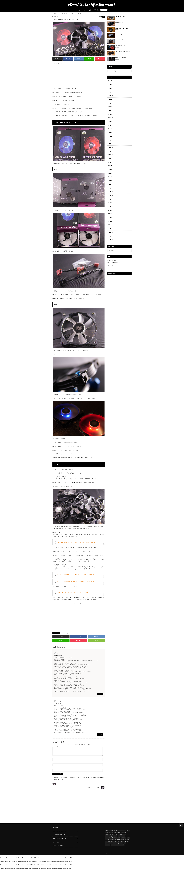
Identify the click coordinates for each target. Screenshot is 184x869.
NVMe (122, 839)
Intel (112, 837)
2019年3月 (110, 136)
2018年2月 (110, 184)
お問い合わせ (96, 10)
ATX (109, 832)
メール (53, 762)
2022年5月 (110, 88)
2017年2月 (110, 225)
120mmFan (63, 633)
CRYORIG (107, 836)
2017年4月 (110, 217)
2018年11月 (110, 151)
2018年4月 (110, 177)
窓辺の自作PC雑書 (111, 260)
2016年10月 (110, 239)
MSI (115, 839)
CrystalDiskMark (113, 836)
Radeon (112, 841)
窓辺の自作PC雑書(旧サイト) (113, 262)
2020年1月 (110, 110)
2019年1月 (110, 143)
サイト (53, 768)
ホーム (79, 10)
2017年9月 (110, 199)
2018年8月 (110, 162)
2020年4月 (110, 99)
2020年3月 (110, 103)
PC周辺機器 (108, 841)
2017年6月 (110, 210)
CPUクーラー (122, 834)
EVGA (119, 836)
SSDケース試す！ (121, 34)
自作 (88, 633)
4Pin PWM (70, 633)
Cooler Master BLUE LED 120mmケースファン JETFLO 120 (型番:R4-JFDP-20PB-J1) (76, 574)
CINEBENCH (123, 832)
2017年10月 (110, 195)
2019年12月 (110, 114)
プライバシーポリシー (57, 852)
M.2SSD (107, 839)
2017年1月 (110, 228)
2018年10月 (110, 154)
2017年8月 (110, 202)
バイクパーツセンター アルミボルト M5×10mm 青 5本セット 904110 (72, 592)
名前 (53, 757)
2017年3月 (110, 221)
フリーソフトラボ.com (112, 268)
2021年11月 (110, 95)
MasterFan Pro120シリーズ (66, 482)
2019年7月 (110, 125)
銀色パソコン (68, 599)
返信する (100, 693)
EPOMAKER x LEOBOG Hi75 (121, 17)
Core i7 (113, 834)
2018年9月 (110, 158)
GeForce (123, 836)
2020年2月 (110, 106)
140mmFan (123, 830)
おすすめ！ (108, 844)
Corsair (117, 834)
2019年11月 (110, 117)
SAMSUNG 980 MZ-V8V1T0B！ (122, 29)
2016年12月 (110, 232)
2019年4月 (110, 132)
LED (119, 837)
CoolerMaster (77, 633)
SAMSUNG (127, 841)
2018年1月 (110, 188)
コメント (55, 746)
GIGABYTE (108, 837)
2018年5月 (110, 173)
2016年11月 (110, 236)
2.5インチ (107, 830)
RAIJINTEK (117, 841)
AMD (128, 830)
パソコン (84, 10)
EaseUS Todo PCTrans (122, 51)
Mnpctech (112, 839)
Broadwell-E (114, 832)
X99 (125, 843)
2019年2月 (110, 140)
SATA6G (107, 843)
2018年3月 (110, 180)
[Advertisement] (78, 77)
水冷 (120, 844)
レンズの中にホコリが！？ (121, 23)
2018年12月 (110, 147)
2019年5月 (110, 129)
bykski (119, 832)
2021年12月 (110, 92)
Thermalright (117, 843)
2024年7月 (110, 80)
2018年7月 (110, 165)
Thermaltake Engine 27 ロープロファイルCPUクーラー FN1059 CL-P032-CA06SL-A (76, 542)
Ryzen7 (122, 841)
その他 (90, 10)
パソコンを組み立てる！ (123, 40)
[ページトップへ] (181, 825)
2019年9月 (110, 121)
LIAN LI (128, 837)
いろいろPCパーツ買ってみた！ (122, 46)
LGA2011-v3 (123, 837)
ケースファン (56, 633)
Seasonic (111, 843)
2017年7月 (110, 206)
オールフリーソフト (111, 265)
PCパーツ (83, 633)
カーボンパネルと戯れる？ (121, 58)
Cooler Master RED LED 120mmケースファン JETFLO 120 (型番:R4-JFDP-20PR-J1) (75, 581)
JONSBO (115, 837)
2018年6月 (110, 169)
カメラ (70, 96)
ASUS (107, 832)
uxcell (122, 843)
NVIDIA (118, 839)
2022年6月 (110, 84)
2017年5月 (110, 213)
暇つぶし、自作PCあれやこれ (117, 853)
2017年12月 (110, 191)
